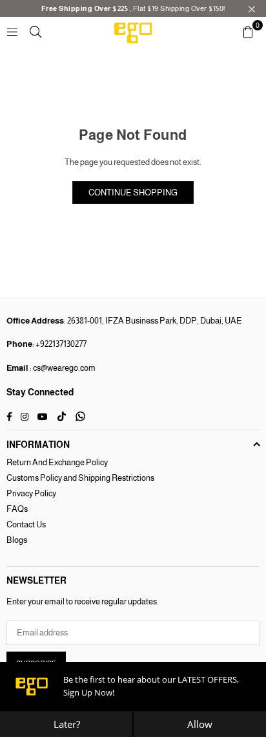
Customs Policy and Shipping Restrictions (80, 478)
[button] (248, 31)
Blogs (16, 540)
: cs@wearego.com (62, 368)
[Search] (35, 31)
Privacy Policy (31, 493)
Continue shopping (133, 192)
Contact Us (26, 524)
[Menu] (12, 31)
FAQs (17, 509)
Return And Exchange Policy (57, 462)
